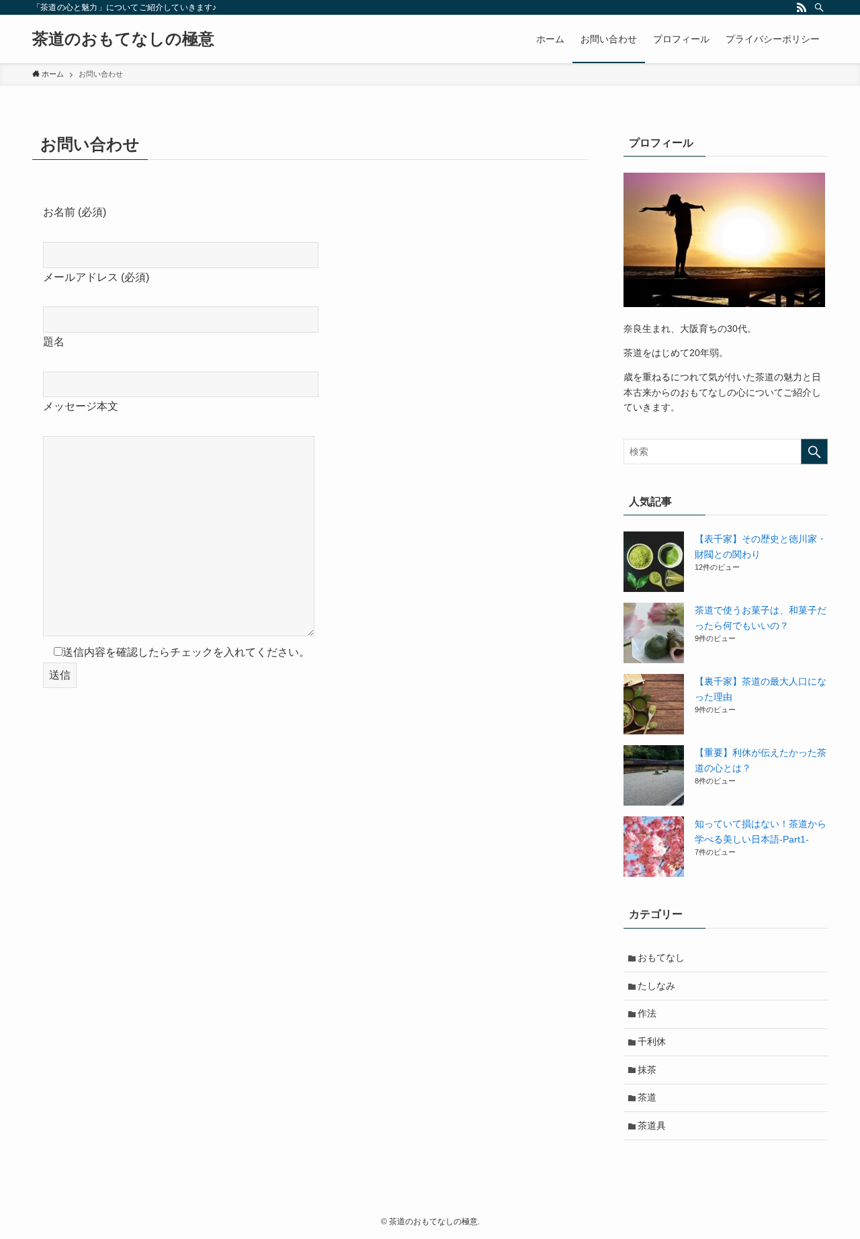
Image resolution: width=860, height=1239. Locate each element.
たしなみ (656, 985)
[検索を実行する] (814, 451)
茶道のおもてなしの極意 (123, 39)
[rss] (801, 7)
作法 (647, 1013)
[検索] (819, 7)
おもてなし (661, 957)
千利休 (652, 1041)
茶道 (647, 1097)
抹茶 (647, 1069)
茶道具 (652, 1125)
